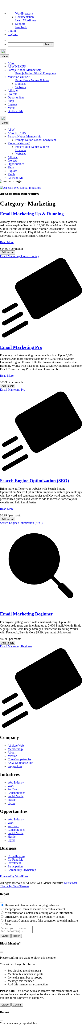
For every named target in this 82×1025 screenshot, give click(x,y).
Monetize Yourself (19, 76)
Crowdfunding (16, 856)
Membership (15, 749)
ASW (11, 63)
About (11, 752)
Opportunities (16, 97)
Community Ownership (22, 869)
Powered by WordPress (14, 876)
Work (11, 786)
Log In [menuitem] (12, 30)
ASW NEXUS (17, 66)
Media (11, 107)
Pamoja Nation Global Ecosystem (35, 73)
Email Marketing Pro (21, 347)
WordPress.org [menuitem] (24, 13)
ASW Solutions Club (20, 762)
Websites (20, 87)
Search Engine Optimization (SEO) (34, 480)
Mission (12, 756)
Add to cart (8, 252)
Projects (12, 94)
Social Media (15, 796)
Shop (11, 100)
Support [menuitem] (20, 23)
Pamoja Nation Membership (24, 70)
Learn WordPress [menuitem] (25, 20)
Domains (20, 83)
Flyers (11, 803)
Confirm (17, 1004)
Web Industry (16, 782)
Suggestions (15, 766)
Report (16, 935)
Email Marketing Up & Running (32, 213)
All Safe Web (16, 745)
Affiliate (13, 90)
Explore (12, 104)
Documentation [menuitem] (24, 17)
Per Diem (13, 789)
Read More (7, 242)
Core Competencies (19, 759)
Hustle (11, 799)
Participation (15, 866)
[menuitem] (9, 40)
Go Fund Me (15, 111)
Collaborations (16, 792)
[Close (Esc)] (1, 902)
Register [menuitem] (13, 34)
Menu (5, 56)
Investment (14, 863)
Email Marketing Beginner (26, 613)
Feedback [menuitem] (21, 27)
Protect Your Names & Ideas (32, 80)
